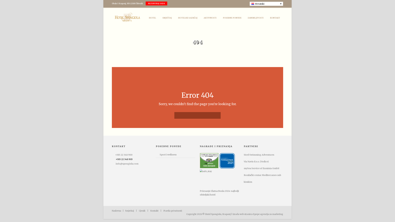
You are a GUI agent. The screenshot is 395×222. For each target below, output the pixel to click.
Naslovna (116, 211)
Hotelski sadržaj (188, 18)
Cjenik (142, 211)
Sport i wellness (168, 154)
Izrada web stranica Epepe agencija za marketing (258, 214)
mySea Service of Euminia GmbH (261, 168)
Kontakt (275, 18)
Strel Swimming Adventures (259, 154)
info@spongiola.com (127, 163)
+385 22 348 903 (124, 159)
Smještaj (167, 18)
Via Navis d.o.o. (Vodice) (256, 161)
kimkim (248, 182)
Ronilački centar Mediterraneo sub (262, 175)
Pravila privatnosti (172, 211)
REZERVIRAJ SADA (156, 3)
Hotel (152, 18)
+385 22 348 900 (123, 154)
